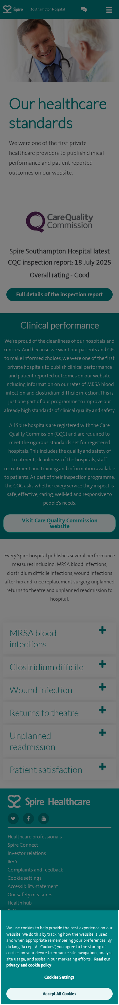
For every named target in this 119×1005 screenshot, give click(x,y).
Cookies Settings (59, 977)
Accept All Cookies (59, 993)
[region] (59, 957)
